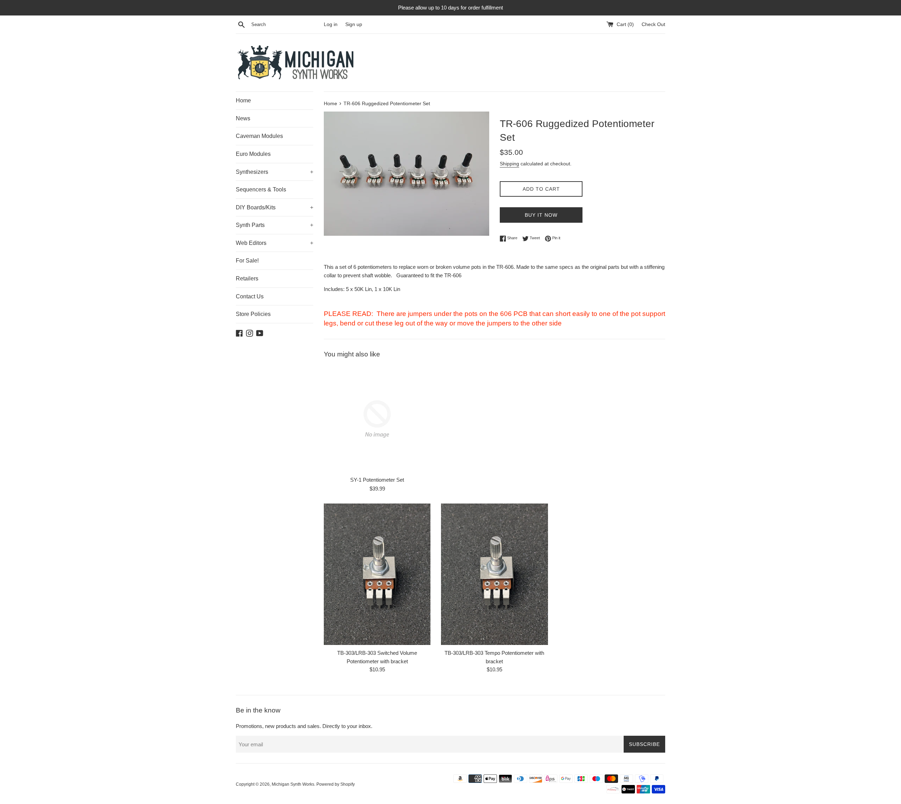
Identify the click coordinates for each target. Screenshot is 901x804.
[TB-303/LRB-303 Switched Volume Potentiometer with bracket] (377, 574)
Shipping (509, 163)
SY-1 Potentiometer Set (377, 480)
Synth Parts (274, 225)
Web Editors (274, 243)
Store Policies (253, 314)
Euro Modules (253, 154)
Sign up (353, 24)
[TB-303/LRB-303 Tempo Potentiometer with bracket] (494, 574)
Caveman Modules (259, 136)
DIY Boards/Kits (274, 207)
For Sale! (247, 261)
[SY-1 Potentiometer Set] (377, 419)
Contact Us (250, 296)
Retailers (247, 278)
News (243, 118)
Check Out (653, 24)
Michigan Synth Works (293, 784)
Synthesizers (274, 172)
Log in (331, 24)
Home (243, 100)
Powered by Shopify (335, 784)
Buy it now (541, 215)
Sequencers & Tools (261, 189)
